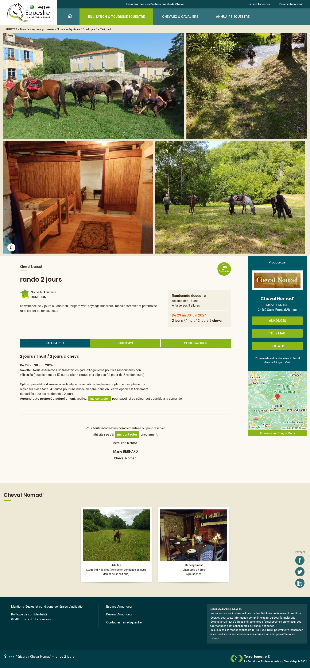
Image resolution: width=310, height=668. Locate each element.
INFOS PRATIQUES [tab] (195, 343)
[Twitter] (300, 571)
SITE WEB (277, 346)
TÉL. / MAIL (277, 333)
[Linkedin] (300, 583)
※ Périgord (104, 29)
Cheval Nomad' (40, 656)
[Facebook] (300, 560)
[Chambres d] (193, 544)
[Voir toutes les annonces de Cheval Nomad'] (277, 280)
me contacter (99, 399)
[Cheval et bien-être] (116, 544)
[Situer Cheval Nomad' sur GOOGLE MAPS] (277, 400)
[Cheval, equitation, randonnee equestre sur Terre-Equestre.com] (28, 12)
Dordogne (89, 29)
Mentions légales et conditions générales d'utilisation (47, 606)
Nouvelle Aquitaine (68, 29)
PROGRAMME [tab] (125, 343)
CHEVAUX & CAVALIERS (180, 17)
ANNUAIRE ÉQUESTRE (233, 17)
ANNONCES (277, 321)
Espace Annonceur (259, 4)
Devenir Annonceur (291, 4)
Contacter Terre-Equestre (124, 622)
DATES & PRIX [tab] (55, 343)
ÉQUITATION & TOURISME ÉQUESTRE (116, 17)
